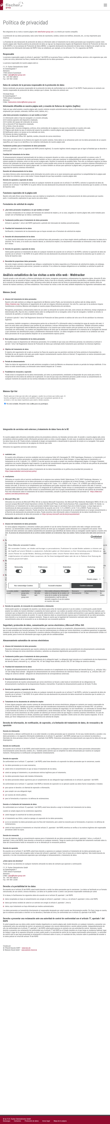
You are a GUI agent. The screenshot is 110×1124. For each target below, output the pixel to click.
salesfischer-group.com (16, 75)
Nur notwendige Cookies (23, 585)
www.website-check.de (29, 950)
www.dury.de (26, 948)
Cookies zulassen (86, 585)
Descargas (6, 1121)
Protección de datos (32, 1121)
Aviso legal (46, 1121)
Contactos (17, 1121)
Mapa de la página (60, 1121)
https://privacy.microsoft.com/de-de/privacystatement (60, 514)
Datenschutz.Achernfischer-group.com (22, 102)
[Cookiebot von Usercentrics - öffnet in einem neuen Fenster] (92, 537)
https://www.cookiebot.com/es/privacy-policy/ (21, 471)
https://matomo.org (12, 304)
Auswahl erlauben (55, 585)
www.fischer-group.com (45, 32)
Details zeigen (92, 579)
